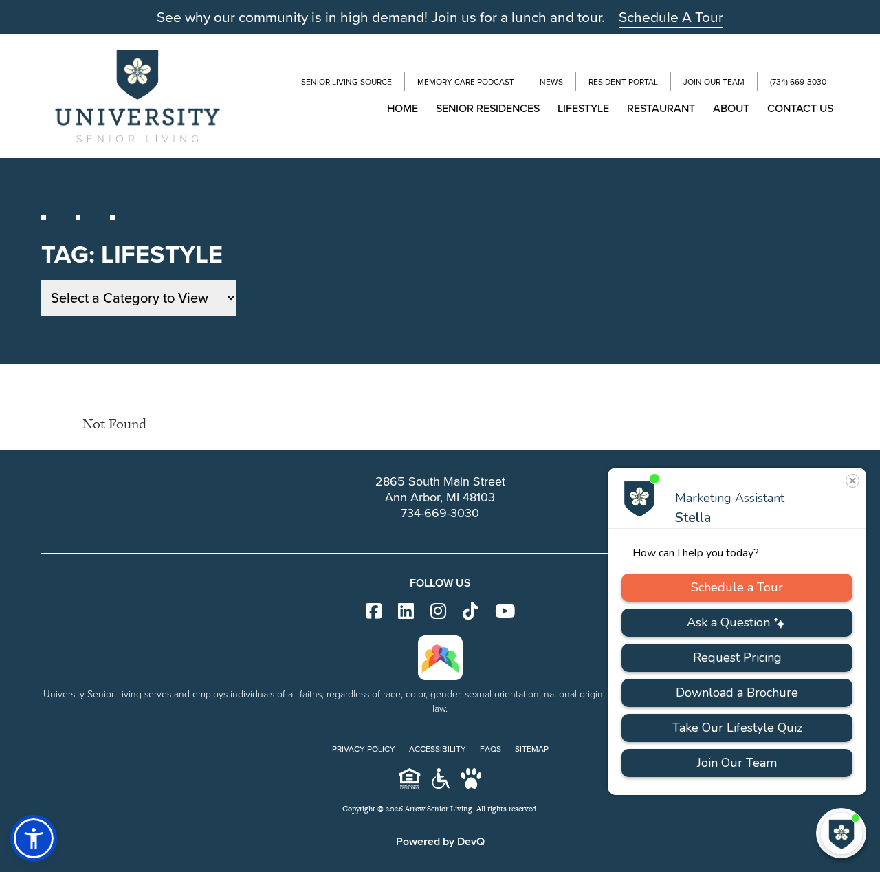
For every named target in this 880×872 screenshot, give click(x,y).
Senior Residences (488, 108)
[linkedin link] (406, 612)
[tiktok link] (470, 612)
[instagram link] (438, 612)
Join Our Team (714, 82)
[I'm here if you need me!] (841, 833)
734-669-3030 (440, 513)
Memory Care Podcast (465, 82)
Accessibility (437, 749)
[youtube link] (505, 612)
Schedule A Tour (671, 17)
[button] (34, 838)
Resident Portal (623, 82)
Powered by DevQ (440, 841)
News (551, 82)
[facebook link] (374, 612)
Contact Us (800, 108)
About (731, 108)
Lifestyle (583, 108)
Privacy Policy (363, 749)
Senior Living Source (346, 82)
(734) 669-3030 (798, 82)
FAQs (490, 749)
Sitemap (532, 749)
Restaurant (661, 108)
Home (402, 108)
